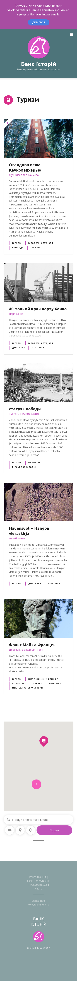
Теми (30, 880)
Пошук (54, 830)
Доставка (18, 347)
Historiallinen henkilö (43, 679)
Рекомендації (38, 884)
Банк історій (38, 64)
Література (19, 683)
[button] (43, 734)
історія (17, 243)
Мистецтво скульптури (27, 688)
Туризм (35, 247)
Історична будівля (40, 243)
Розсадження (37, 877)
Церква (37, 683)
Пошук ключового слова (8, 819)
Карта (38, 888)
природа (18, 247)
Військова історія (24, 467)
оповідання (43, 880)
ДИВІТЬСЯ (38, 22)
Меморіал (38, 347)
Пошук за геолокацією (30, 830)
